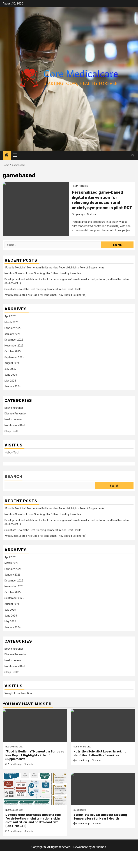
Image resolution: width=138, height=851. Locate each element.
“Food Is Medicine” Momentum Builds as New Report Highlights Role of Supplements (54, 267)
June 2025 (10, 374)
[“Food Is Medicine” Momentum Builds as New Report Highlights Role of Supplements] (35, 725)
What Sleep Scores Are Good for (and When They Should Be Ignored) (45, 294)
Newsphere (80, 847)
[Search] (132, 155)
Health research (80, 186)
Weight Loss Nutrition (18, 693)
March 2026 (11, 322)
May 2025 (10, 380)
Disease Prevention (15, 413)
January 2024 (12, 386)
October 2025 (12, 351)
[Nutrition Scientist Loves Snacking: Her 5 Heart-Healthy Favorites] (103, 725)
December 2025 (13, 339)
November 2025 (13, 345)
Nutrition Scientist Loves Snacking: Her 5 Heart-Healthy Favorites (42, 273)
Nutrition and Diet (14, 425)
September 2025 (14, 357)
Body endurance (14, 407)
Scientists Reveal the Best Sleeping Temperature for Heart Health (42, 289)
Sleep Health (11, 431)
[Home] (7, 155)
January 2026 (12, 334)
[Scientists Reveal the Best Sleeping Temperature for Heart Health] (103, 789)
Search (13, 476)
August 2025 (11, 363)
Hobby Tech (11, 452)
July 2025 (10, 369)
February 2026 (12, 328)
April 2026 (10, 316)
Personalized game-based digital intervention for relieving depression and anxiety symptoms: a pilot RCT (102, 200)
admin (92, 214)
